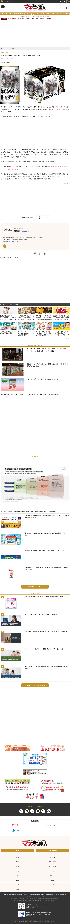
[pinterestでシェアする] (39, 253)
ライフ (17, 880)
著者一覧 (6, 894)
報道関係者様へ (12, 894)
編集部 (17, 230)
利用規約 (43, 894)
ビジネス (65, 13)
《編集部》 (66, 183)
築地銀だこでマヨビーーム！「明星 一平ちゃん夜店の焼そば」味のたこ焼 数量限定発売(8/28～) (31, 395)
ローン (59, 13)
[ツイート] (25, 253)
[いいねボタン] (39, 217)
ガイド (17, 885)
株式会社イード (13, 241)
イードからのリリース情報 (38, 897)
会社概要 (29, 897)
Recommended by (62, 338)
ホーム (17, 857)
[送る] (35, 253)
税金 (53, 13)
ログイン (18, 850)
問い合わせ (19, 894)
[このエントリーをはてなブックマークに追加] (44, 253)
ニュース (8, 13)
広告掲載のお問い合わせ (34, 894)
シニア (17, 866)
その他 (17, 889)
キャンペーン (40, 13)
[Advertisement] (35, 279)
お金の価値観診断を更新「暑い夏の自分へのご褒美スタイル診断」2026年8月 (30, 19)
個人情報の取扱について (51, 894)
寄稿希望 (25, 894)
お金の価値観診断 (18, 13)
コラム (52, 880)
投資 (27, 13)
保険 (48, 13)
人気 (2, 13)
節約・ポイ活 (32, 13)
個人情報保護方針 (62, 894)
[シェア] (30, 253)
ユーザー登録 (52, 850)
